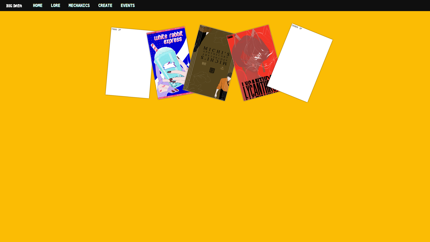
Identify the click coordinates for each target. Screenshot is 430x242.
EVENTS (128, 5)
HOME (37, 5)
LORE (55, 5)
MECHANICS (79, 5)
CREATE (105, 5)
